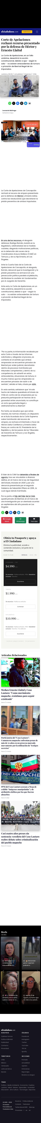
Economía (24, 1085)
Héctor (20, 196)
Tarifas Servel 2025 (21, 1107)
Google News (8, 520)
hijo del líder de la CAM (24, 496)
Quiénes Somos (7, 1036)
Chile (34, 74)
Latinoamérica (6, 1069)
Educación (5, 1090)
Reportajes (25, 1072)
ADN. (34, 384)
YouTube (34, 521)
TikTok (24, 1048)
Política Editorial (7, 1039)
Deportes (32, 1090)
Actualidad (18, 74)
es (26, 1110)
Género (15, 1087)
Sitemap (32, 1107)
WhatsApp (20, 521)
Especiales (23, 1087)
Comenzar (20, 606)
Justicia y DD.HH (6, 74)
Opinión (24, 1066)
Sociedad (31, 1087)
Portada (25, 1060)
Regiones (27, 74)
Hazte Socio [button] (27, 32)
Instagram (25, 1039)
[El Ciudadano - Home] (9, 31)
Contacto (4, 1045)
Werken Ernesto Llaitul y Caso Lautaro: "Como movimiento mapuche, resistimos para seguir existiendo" (17, 694)
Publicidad (5, 1042)
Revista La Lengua (28, 1075)
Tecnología (23, 1090)
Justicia (4, 1087)
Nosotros (18, 1101)
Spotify (24, 1052)
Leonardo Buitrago (9, 110)
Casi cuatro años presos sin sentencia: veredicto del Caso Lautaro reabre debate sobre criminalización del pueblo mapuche (20, 838)
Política (3, 1085)
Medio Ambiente (13, 1085)
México (3, 1063)
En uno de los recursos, (11, 240)
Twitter (24, 1042)
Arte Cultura (14, 1090)
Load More (20, 1017)
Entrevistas (26, 1069)
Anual (33, 555)
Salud (10, 1087)
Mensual (24, 555)
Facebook (25, 1036)
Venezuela (5, 1066)
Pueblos (31, 1085)
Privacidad (5, 1048)
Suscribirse (20, 581)
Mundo (3, 1072)
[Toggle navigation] (37, 32)
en (30, 1110)
